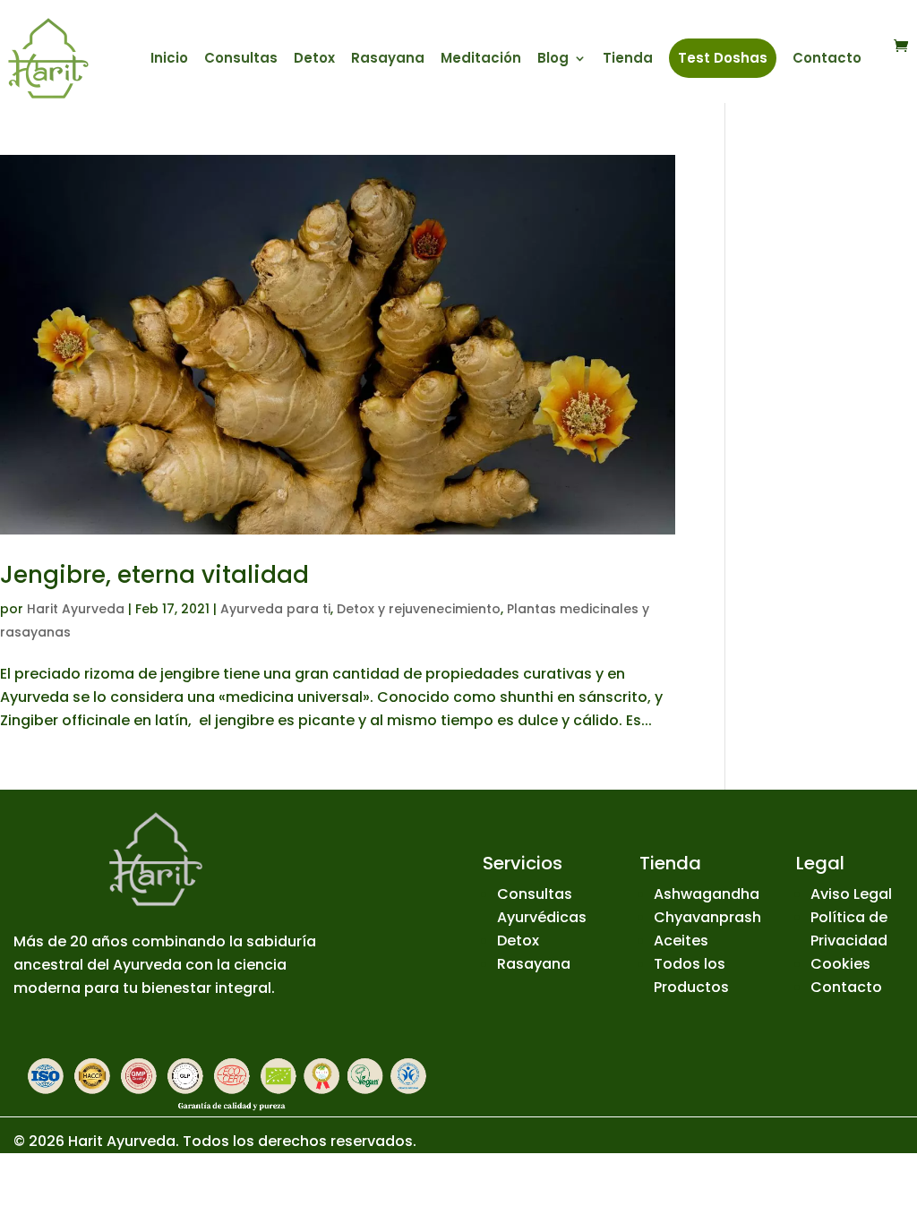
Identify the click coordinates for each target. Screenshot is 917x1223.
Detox (314, 59)
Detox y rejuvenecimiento (419, 609)
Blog (553, 59)
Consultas (241, 59)
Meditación (481, 59)
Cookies (840, 964)
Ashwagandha (706, 894)
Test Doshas (722, 57)
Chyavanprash (707, 917)
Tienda (628, 59)
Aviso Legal (851, 894)
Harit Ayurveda (75, 609)
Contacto (827, 59)
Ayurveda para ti (275, 609)
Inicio (169, 59)
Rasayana (387, 59)
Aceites (681, 940)
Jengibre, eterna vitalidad (154, 575)
